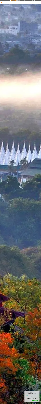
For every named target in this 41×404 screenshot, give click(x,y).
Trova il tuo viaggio (34, 0)
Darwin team (34, 2)
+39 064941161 (18, 0)
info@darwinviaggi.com (13, 0)
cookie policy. (27, 395)
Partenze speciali (20, 2)
